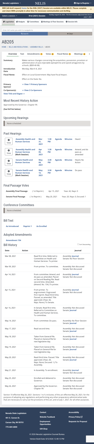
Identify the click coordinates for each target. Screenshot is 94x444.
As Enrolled (41, 226)
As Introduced (12, 226)
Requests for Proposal (78, 421)
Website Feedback (47, 417)
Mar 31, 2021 (41, 141)
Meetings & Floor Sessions (53, 22)
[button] (34, 84)
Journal (75, 256)
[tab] (13, 54)
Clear (70, 34)
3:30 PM (49, 161)
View (9, 142)
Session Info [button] (72, 22)
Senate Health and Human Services (24, 161)
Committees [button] (34, 22)
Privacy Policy (75, 417)
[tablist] (47, 228)
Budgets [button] (21, 22)
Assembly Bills (36, 47)
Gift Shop (43, 429)
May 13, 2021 (41, 173)
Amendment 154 (13, 240)
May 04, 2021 (41, 162)
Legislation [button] (9, 22)
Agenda (58, 139)
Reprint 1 (27, 226)
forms (24, 8)
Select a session (9, 16)
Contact (43, 412)
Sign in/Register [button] (83, 3)
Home (4, 47)
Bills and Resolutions (18, 47)
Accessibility (74, 412)
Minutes (68, 139)
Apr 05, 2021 (41, 152)
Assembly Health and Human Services (25, 140)
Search (25, 34)
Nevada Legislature (11, 3)
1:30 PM (49, 140)
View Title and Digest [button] (13, 93)
